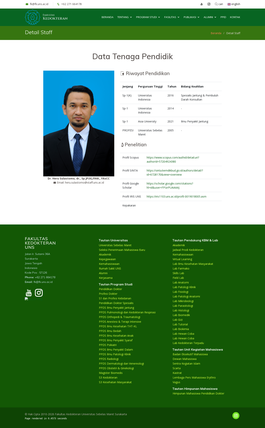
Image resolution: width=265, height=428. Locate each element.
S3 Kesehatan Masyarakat (115, 382)
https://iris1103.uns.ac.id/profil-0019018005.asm (176, 196)
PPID (223, 17)
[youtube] (29, 294)
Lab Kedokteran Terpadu (188, 343)
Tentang (123, 17)
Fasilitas (170, 17)
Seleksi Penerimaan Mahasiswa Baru (122, 250)
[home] (46, 17)
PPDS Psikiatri (108, 345)
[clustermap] (34, 299)
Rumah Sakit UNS (110, 268)
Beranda (107, 17)
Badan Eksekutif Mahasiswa (190, 354)
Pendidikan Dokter (110, 289)
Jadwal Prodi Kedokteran (188, 250)
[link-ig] (235, 415)
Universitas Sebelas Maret (115, 245)
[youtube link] (199, 4)
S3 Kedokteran (108, 377)
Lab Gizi (178, 319)
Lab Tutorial (180, 324)
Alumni (208, 17)
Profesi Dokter (108, 293)
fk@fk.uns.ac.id (38, 4)
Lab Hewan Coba (183, 333)
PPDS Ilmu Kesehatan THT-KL (118, 326)
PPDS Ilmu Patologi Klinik (115, 354)
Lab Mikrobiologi (183, 301)
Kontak (235, 17)
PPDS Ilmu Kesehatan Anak (116, 335)
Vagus (176, 382)
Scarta (177, 368)
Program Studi (146, 17)
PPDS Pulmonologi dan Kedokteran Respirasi (127, 312)
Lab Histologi (181, 310)
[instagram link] (207, 4)
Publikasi (190, 17)
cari (220, 4)
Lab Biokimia (181, 329)
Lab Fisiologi (180, 291)
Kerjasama (106, 277)
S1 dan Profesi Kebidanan (115, 298)
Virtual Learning (182, 259)
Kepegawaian (107, 259)
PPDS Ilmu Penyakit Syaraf (115, 340)
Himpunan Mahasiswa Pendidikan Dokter (198, 393)
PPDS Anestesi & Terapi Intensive (120, 321)
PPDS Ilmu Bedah (110, 331)
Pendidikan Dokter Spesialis (116, 303)
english (235, 4)
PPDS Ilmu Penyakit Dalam (116, 349)
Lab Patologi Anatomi (186, 296)
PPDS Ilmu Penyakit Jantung (116, 307)
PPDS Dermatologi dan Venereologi (121, 363)
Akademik (105, 254)
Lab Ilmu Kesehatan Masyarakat (193, 264)
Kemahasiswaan (109, 264)
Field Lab (178, 277)
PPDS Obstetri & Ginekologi (116, 368)
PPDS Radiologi (109, 359)
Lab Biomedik (181, 315)
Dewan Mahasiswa (185, 359)
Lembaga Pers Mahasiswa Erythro (194, 377)
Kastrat (177, 373)
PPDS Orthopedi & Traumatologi (119, 317)
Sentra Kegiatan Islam (186, 363)
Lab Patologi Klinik (184, 287)
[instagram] (39, 294)
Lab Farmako (181, 268)
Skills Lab (178, 273)
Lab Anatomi (181, 282)
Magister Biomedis (111, 373)
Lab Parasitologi (183, 305)
